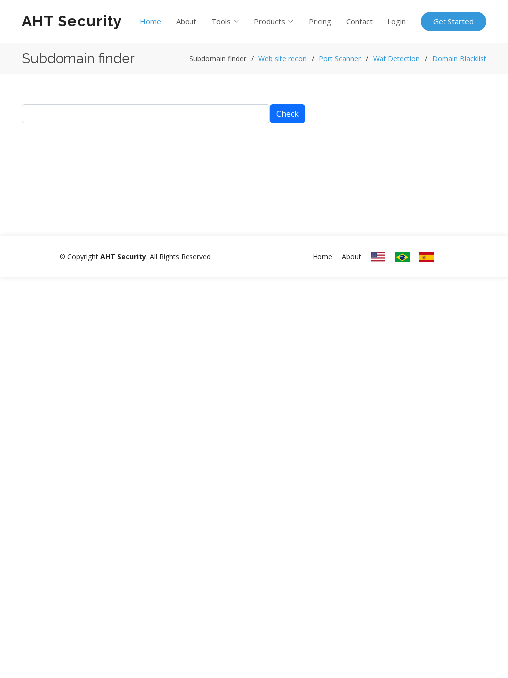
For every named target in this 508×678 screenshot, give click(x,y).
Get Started (453, 21)
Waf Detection (396, 58)
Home (150, 21)
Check (287, 113)
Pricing (320, 21)
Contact (359, 21)
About (186, 21)
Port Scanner (340, 58)
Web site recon (282, 58)
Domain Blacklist (459, 58)
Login (396, 21)
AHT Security (72, 21)
